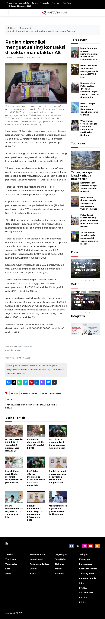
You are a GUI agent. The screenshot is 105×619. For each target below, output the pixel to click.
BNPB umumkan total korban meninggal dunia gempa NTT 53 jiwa (89, 71)
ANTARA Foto (86, 592)
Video (75, 284)
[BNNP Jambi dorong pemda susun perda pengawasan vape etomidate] (75, 201)
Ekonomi (24, 28)
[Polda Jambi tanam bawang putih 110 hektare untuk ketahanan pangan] (75, 219)
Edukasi (34, 569)
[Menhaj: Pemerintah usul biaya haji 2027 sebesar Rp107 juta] (14, 497)
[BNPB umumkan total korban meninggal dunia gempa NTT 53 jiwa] (75, 69)
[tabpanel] (85, 268)
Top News (56, 3)
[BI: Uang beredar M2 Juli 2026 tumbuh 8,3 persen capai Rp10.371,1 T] (14, 430)
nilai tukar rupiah (52, 393)
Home (13, 28)
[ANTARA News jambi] (55, 13)
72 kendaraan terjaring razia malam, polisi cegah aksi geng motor (89, 238)
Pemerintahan (37, 554)
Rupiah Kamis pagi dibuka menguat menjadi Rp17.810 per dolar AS (14, 477)
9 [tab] (85, 312)
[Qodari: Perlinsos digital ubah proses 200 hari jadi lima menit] (58, 497)
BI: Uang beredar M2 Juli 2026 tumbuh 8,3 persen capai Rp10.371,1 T (14, 445)
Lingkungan (61, 554)
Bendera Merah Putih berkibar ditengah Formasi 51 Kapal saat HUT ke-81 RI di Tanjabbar (89, 90)
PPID (81, 602)
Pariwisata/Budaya (39, 564)
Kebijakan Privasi (88, 569)
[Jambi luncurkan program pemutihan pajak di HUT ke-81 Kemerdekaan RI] (75, 52)
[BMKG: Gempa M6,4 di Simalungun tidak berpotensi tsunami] (75, 107)
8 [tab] (81, 312)
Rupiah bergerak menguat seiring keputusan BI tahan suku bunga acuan (57, 477)
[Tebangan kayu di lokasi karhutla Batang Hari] (85, 160)
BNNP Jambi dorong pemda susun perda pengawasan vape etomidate (88, 203)
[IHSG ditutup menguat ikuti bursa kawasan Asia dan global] (58, 430)
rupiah (14, 393)
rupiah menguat (30, 393)
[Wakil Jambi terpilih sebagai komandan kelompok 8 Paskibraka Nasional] (75, 125)
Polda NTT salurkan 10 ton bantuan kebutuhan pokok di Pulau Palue (84, 296)
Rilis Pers (67, 3)
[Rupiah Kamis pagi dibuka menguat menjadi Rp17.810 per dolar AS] (14, 462)
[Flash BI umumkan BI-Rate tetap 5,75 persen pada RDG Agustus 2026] (36, 497)
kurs (9, 399)
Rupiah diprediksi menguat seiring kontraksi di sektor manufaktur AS (41, 31)
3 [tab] (85, 280)
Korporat (83, 597)
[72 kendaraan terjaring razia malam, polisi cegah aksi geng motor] (75, 236)
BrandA (83, 588)
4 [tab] (89, 280)
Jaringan (83, 554)
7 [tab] (97, 308)
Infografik (78, 316)
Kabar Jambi (36, 559)
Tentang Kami (86, 573)
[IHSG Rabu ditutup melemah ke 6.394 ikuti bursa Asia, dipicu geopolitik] (36, 462)
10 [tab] (89, 312)
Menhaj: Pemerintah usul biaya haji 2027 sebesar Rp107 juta (14, 511)
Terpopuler (44, 3)
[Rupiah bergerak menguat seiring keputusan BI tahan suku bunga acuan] (58, 462)
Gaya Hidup (60, 559)
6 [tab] (93, 308)
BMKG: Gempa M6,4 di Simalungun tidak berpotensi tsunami (89, 109)
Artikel (58, 569)
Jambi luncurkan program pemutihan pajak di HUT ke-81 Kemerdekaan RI (89, 54)
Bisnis (33, 573)
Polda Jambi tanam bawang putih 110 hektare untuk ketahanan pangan (89, 221)
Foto (74, 252)
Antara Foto (24, 3)
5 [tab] (93, 280)
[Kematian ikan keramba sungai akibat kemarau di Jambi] (75, 187)
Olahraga (59, 564)
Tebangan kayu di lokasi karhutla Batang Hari (83, 175)
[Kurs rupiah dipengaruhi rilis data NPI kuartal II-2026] (36, 430)
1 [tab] (77, 280)
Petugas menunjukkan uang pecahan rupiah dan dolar (31, 406)
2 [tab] (81, 280)
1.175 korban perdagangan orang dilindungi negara (85, 365)
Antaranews (12, 3)
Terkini (35, 3)
